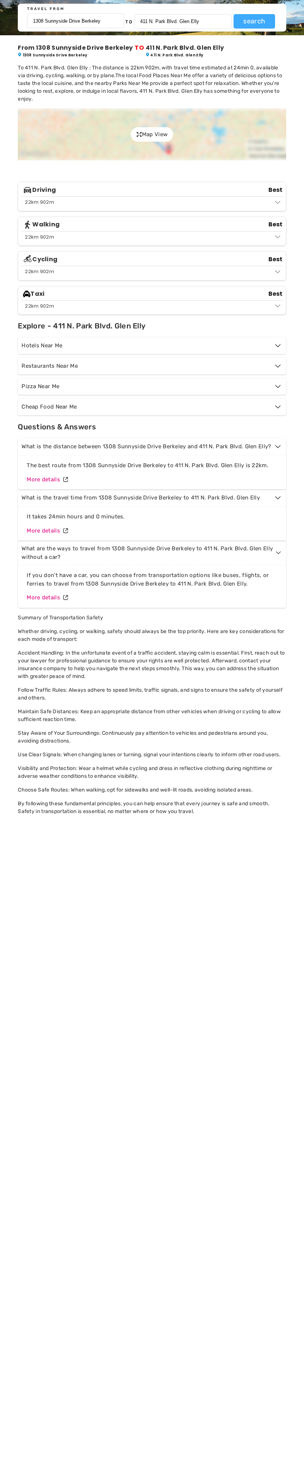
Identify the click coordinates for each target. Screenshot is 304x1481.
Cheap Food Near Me (49, 406)
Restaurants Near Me (50, 366)
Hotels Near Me (42, 345)
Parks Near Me (131, 83)
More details (43, 479)
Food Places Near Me (165, 75)
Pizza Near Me (40, 386)
